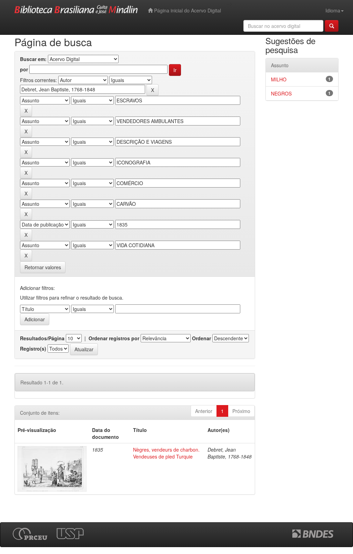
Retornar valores (42, 267)
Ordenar (201, 338)
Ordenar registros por (114, 338)
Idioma (332, 10)
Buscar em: (33, 59)
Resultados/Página (42, 338)
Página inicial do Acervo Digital (187, 10)
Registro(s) (33, 348)
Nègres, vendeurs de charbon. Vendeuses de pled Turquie (166, 453)
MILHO (278, 79)
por (24, 69)
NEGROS (281, 93)
